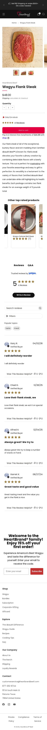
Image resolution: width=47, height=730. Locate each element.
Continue (34, 373)
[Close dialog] (45, 352)
